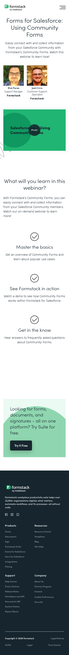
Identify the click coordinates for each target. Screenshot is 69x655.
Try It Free (21, 445)
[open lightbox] (34, 130)
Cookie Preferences (44, 596)
